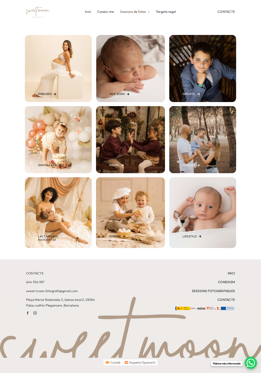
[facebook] (27, 313)
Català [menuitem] (115, 362)
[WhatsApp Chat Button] (251, 363)
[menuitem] (113, 362)
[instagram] (35, 313)
